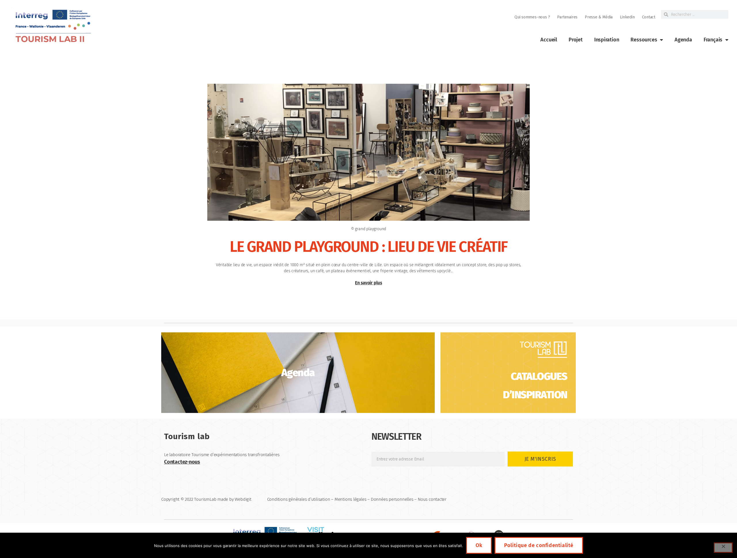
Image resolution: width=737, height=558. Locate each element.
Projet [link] (576, 40)
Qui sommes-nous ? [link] (532, 17)
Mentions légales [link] (350, 499)
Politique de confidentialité (538, 545)
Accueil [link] (548, 40)
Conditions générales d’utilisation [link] (298, 499)
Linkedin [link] (627, 17)
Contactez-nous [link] (182, 462)
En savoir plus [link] (368, 282)
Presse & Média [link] (599, 17)
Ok (479, 545)
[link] (52, 26)
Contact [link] (649, 17)
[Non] (723, 547)
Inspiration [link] (606, 40)
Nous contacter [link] (432, 499)
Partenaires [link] (567, 17)
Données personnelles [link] (392, 499)
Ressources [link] (643, 40)
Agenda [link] (683, 40)
